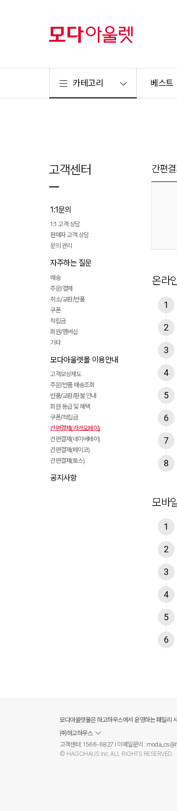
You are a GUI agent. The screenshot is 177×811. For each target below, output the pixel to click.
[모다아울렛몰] (91, 34)
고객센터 (70, 169)
